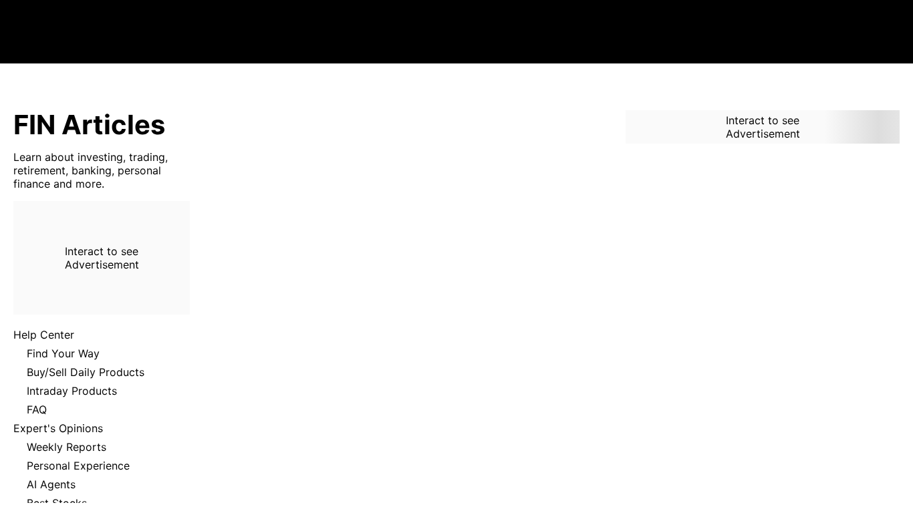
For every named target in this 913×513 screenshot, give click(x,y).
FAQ (37, 409)
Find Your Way (63, 353)
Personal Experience (78, 465)
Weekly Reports (66, 447)
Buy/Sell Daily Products (85, 372)
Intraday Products (72, 390)
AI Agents (51, 484)
